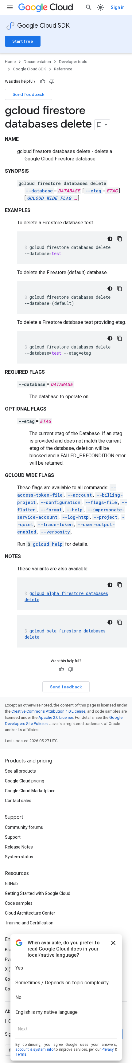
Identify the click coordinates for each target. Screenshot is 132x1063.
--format (51, 510)
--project (105, 517)
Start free (22, 41)
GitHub (11, 883)
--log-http (75, 517)
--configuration (60, 502)
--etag (93, 191)
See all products (20, 771)
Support (13, 837)
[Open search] (88, 7)
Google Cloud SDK (43, 26)
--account (79, 495)
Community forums (24, 827)
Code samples (19, 903)
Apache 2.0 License (55, 717)
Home (10, 61)
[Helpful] (42, 81)
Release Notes (19, 846)
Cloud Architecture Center (30, 913)
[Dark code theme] (110, 239)
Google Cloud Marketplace (30, 790)
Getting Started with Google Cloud (37, 893)
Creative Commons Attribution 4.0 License (48, 711)
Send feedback (29, 94)
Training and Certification (29, 922)
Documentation (37, 61)
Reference (63, 69)
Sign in (118, 7)
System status (19, 856)
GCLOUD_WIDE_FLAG (49, 198)
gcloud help (48, 544)
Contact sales (18, 800)
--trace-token (55, 524)
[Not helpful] (51, 81)
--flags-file (101, 502)
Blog (9, 949)
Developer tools (73, 61)
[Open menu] (10, 7)
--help (74, 510)
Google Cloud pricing (24, 780)
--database (39, 191)
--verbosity (55, 532)
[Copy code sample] (120, 239)
